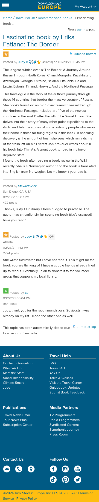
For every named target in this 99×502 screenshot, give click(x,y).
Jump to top (86, 326)
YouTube (78, 469)
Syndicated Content (64, 425)
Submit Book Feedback (67, 392)
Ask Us (55, 373)
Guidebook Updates (65, 387)
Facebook (53, 469)
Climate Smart (13, 383)
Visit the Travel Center (66, 383)
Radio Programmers (65, 420)
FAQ (53, 363)
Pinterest (65, 479)
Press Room (59, 434)
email (7, 469)
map (31, 469)
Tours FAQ (57, 368)
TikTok (53, 479)
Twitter (78, 479)
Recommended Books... (56, 18)
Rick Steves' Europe (49, 5)
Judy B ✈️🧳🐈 (29, 62)
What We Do (12, 368)
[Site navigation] (6, 5)
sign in (81, 29)
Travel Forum (25, 18)
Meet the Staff (13, 373)
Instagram (65, 469)
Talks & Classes (61, 378)
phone (19, 469)
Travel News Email (16, 415)
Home (7, 18)
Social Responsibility (18, 378)
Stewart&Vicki (27, 186)
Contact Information (17, 363)
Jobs (6, 387)
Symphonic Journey (64, 429)
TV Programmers (62, 415)
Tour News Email (15, 420)
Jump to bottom (85, 54)
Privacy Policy (26, 498)
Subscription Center (17, 425)
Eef (27, 293)
